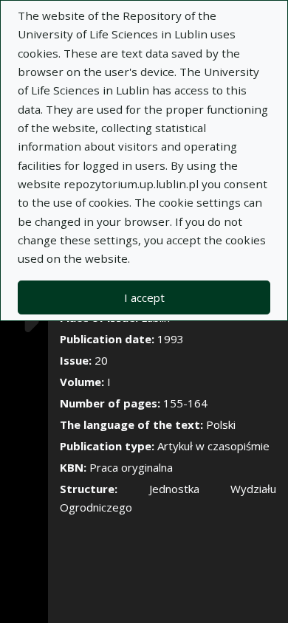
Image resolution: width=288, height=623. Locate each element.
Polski (221, 424)
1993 (170, 338)
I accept (144, 297)
